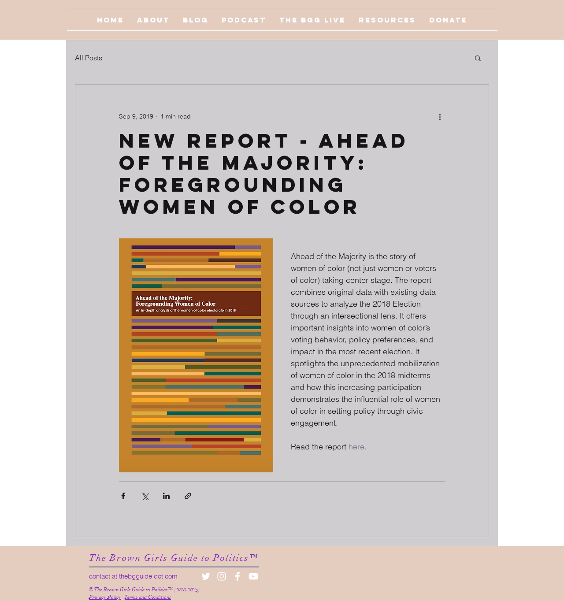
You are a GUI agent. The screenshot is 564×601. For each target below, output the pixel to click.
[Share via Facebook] (123, 496)
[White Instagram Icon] (221, 576)
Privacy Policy (105, 597)
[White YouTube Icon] (253, 576)
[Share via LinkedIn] (166, 496)
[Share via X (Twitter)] (145, 496)
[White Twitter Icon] (206, 576)
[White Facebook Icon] (237, 576)
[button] (478, 57)
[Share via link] (188, 496)
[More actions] (439, 116)
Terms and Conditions (148, 597)
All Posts (88, 57)
